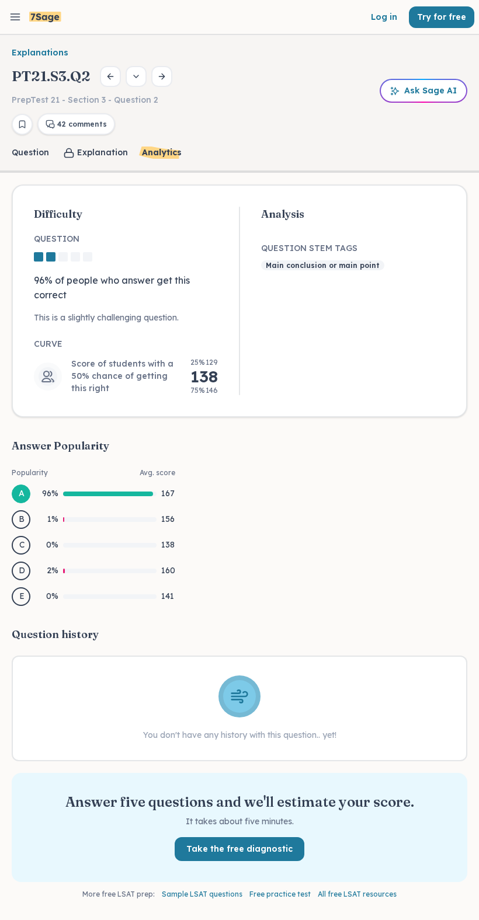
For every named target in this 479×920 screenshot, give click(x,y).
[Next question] (161, 76)
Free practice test (280, 894)
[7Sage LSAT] (45, 17)
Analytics (162, 152)
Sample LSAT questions (202, 894)
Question (30, 152)
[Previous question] (110, 76)
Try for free (441, 17)
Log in (384, 17)
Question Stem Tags (309, 248)
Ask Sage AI (430, 90)
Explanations (40, 52)
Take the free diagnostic (239, 849)
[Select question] (136, 76)
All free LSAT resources (357, 894)
